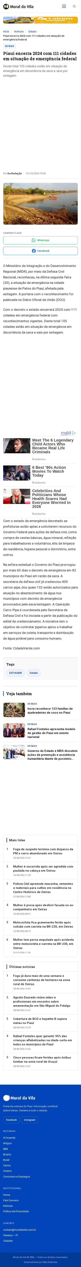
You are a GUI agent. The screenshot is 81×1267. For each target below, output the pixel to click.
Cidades (8, 1240)
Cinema (7, 1170)
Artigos (7, 1143)
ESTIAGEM (15, 672)
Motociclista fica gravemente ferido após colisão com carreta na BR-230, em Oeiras (43, 924)
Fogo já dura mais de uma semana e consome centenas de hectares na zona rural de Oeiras (41, 980)
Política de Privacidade (16, 1211)
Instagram (29, 1120)
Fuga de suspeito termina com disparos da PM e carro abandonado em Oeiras (43, 851)
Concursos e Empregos (16, 1176)
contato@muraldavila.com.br (19, 1229)
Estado (33, 31)
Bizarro (7, 1154)
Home (6, 1194)
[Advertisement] (40, 123)
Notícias (19, 31)
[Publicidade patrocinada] (40, 20)
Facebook (11, 1120)
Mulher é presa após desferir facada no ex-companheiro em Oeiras (43, 907)
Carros (7, 1165)
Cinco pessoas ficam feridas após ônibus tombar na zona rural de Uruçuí (42, 1059)
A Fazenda (9, 1137)
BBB (5, 1148)
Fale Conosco (11, 1200)
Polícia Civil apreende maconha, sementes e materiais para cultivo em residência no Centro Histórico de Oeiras (43, 888)
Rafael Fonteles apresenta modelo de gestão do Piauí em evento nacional (51, 733)
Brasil (6, 1159)
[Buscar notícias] (74, 6)
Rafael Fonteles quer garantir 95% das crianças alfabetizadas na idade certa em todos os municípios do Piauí (42, 1040)
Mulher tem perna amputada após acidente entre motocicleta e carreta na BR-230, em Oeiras (43, 944)
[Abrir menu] (64, 6)
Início (6, 31)
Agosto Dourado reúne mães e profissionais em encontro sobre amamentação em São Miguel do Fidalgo (41, 1001)
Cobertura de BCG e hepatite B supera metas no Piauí (40, 1021)
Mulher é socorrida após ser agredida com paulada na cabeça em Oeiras (43, 868)
